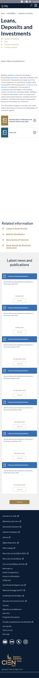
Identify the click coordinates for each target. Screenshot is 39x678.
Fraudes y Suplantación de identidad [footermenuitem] (17, 622)
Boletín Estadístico (15, 234)
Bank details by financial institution (18, 246)
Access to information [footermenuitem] (11, 576)
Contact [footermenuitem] (6, 605)
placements (14, 78)
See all (19, 301)
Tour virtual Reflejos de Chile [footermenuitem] (14, 564)
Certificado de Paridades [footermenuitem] (12, 596)
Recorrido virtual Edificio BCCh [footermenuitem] (14, 553)
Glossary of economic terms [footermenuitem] (13, 601)
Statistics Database (11, 39)
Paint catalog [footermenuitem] (8, 548)
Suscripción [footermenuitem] (7, 626)
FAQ (6, 41)
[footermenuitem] (4, 641)
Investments (11, 92)
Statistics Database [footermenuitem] (10, 532)
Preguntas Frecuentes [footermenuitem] (11, 617)
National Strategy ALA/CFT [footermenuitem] (13, 590)
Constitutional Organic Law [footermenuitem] (13, 585)
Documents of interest (17, 240)
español (36, 1)
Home (3, 61)
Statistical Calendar (11, 44)
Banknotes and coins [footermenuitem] (11, 521)
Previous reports (10, 47)
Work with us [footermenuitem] (8, 568)
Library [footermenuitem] (5, 537)
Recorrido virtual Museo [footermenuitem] (12, 559)
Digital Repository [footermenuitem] (9, 543)
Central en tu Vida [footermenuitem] (9, 516)
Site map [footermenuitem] (6, 634)
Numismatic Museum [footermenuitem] (11, 527)
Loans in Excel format (17, 228)
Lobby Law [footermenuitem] (7, 580)
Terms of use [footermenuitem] (8, 630)
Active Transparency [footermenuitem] (10, 572)
